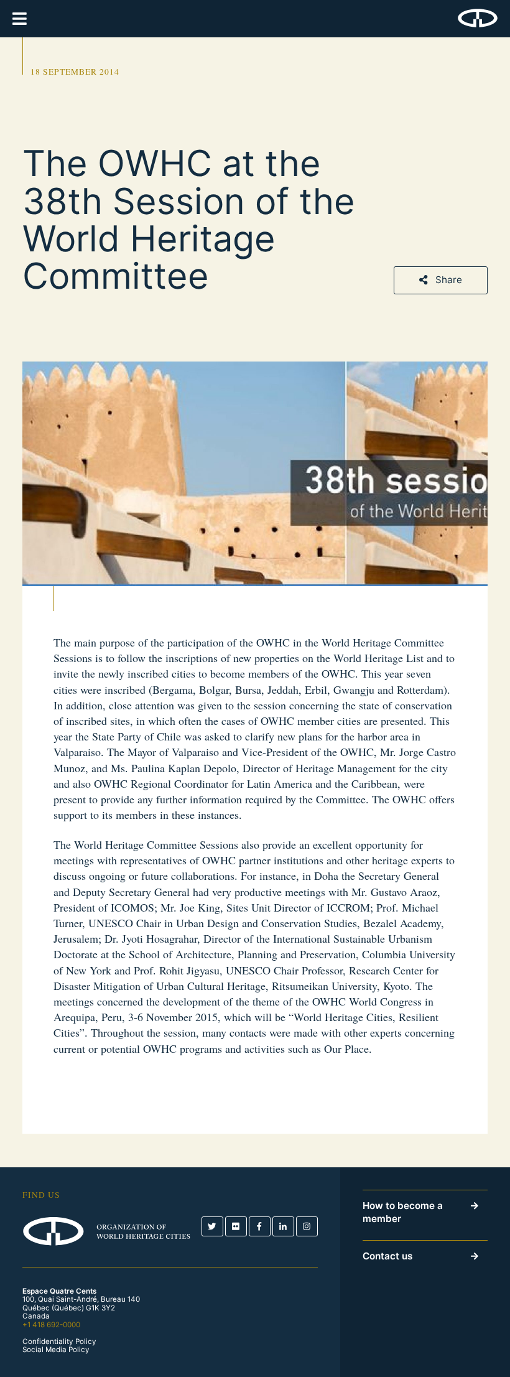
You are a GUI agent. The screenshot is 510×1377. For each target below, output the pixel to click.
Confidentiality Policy (59, 1342)
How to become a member (403, 1212)
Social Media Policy (56, 1350)
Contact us (387, 1256)
